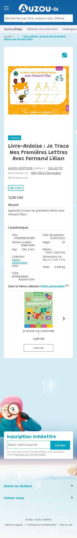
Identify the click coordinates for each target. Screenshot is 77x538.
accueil (8, 36)
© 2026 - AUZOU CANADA (38, 519)
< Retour (14, 138)
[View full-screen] (64, 55)
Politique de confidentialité (30, 454)
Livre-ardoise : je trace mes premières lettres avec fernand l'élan (35, 38)
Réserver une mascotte (42, 29)
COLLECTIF (55, 168)
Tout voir (38, 348)
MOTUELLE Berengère (46, 173)
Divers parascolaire (19, 261)
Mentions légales (14, 524)
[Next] (63, 318)
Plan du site (66, 524)
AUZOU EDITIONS (20, 168)
